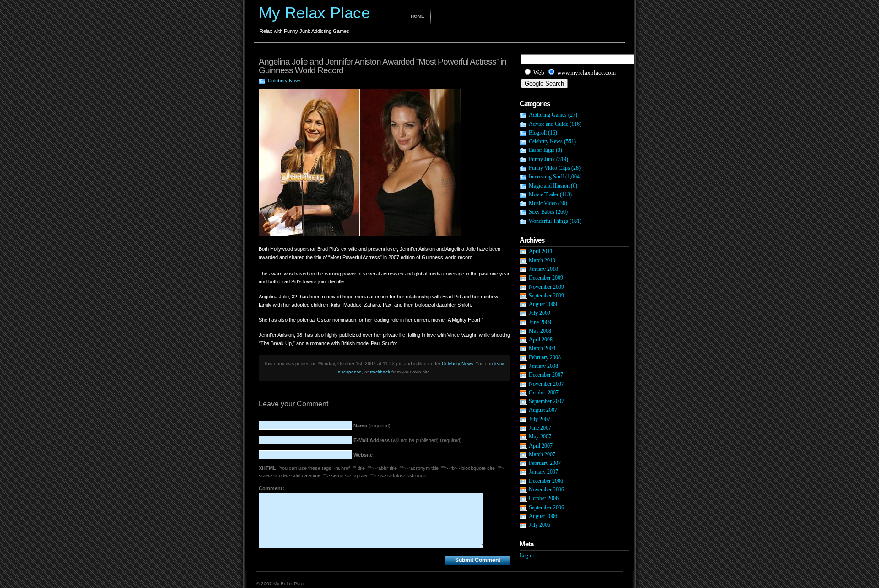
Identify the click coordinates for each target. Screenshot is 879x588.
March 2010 (542, 260)
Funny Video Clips (549, 168)
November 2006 (546, 489)
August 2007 (543, 410)
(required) (372, 425)
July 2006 (539, 525)
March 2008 (542, 348)
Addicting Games (548, 115)
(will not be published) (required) (407, 440)
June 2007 (540, 428)
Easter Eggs (541, 150)
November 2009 (546, 287)
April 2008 (541, 339)
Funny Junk (542, 159)
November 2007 (546, 384)
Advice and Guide (548, 124)
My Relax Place (314, 13)
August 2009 (543, 304)
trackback (380, 371)
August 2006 (543, 516)
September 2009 (546, 295)
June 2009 (540, 322)
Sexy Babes (541, 212)
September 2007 (546, 401)
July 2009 (539, 313)
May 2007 (540, 436)
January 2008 (543, 366)
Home (417, 16)
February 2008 (545, 357)
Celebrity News (285, 80)
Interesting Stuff (546, 176)
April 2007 (541, 445)
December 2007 (546, 375)
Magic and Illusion (549, 186)
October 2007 (544, 392)
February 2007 (545, 463)
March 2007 (542, 454)
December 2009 (546, 278)
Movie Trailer (544, 194)
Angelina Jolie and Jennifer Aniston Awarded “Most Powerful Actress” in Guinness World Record (382, 66)
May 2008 (540, 331)
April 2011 (541, 251)
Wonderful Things (548, 221)
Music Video (543, 203)
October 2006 (544, 498)
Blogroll (538, 132)
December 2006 (546, 481)
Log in (527, 555)
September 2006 (546, 507)
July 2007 (539, 419)
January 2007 (543, 472)
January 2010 (543, 269)
